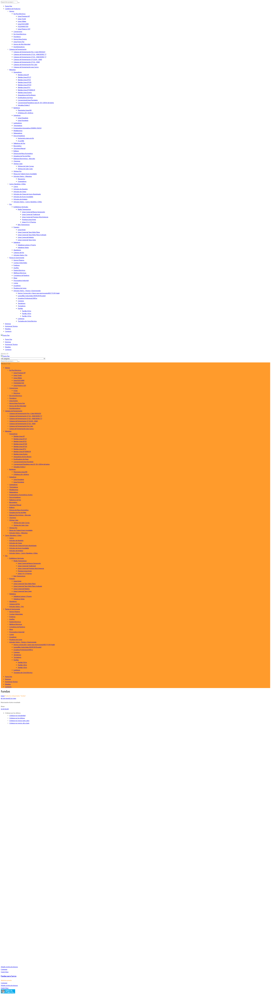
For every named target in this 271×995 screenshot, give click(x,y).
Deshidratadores (19, 47)
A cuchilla (21, 141)
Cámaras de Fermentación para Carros (26, 67)
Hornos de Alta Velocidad (22, 44)
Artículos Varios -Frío (20, 255)
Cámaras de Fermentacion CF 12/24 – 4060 (28, 59)
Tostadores (22, 306)
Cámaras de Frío (19, 252)
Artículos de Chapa (20, 191)
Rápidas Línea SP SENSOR (26, 90)
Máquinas (12, 69)
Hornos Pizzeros (19, 260)
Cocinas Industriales (20, 263)
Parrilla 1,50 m (26, 316)
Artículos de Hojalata (20, 199)
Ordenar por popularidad (17, 715)
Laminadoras (18, 123)
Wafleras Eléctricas (20, 273)
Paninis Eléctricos (19, 270)
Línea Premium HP (24, 16)
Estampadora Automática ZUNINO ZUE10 (27, 128)
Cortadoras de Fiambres (21, 275)
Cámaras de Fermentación (17, 49)
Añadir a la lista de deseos (9, 967)
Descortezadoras (19, 136)
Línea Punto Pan (19, 42)
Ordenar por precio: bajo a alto (19, 720)
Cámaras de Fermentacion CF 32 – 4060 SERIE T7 (30, 57)
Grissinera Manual (19, 148)
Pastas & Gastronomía (16, 257)
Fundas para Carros (8, 976)
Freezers (16, 227)
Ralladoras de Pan (19, 143)
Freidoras (17, 265)
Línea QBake (22, 21)
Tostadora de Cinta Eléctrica (27, 321)
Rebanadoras (18, 133)
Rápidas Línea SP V (24, 87)
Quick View (4, 972)
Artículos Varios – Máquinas (23, 176)
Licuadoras (17, 285)
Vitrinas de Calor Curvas (26, 166)
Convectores (18, 31)
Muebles (8, 329)
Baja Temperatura (24, 224)
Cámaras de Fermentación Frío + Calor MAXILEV (29, 52)
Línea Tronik (22, 19)
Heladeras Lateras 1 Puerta (27, 245)
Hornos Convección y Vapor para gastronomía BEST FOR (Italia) (39, 293)
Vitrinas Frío (17, 171)
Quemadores (22, 181)
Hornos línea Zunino (20, 39)
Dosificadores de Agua (25, 97)
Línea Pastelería (23, 120)
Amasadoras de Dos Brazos (27, 95)
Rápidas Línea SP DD (24, 82)
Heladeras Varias (23, 247)
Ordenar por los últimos (17, 718)
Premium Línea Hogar (29, 219)
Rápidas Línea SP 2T (24, 77)
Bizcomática (17, 146)
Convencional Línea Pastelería (28, 100)
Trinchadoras (18, 125)
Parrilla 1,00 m (26, 313)
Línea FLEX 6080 (23, 24)
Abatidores (17, 250)
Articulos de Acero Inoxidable (23, 197)
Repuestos (21, 179)
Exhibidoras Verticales (21, 207)
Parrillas (20, 308)
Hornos (11, 11)
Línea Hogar (22, 230)
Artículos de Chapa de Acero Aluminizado (27, 194)
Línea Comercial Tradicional (31, 214)
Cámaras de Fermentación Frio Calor (25, 64)
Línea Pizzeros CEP (24, 29)
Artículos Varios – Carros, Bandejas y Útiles (28, 202)
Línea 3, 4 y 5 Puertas (29, 222)
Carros (16, 186)
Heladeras (17, 242)
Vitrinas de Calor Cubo (25, 169)
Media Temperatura (24, 209)
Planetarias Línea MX (25, 110)
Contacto (8, 331)
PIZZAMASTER (23, 26)
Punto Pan (8, 6)
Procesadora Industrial (21, 280)
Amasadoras (18, 72)
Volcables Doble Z (24, 105)
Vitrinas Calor (18, 163)
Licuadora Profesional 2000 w (27, 298)
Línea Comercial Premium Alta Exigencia (35, 217)
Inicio (2, 696)
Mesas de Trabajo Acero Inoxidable (25, 174)
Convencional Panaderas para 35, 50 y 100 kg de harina (36, 103)
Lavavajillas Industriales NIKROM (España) (32, 296)
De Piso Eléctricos (20, 14)
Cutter (16, 283)
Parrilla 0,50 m (26, 311)
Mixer (15, 278)
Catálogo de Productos (12, 9)
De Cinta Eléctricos (20, 34)
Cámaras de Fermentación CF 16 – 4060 (27, 62)
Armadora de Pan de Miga (22, 156)
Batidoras (17, 108)
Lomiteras (21, 318)
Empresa (8, 324)
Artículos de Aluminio (21, 189)
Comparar (4, 969)
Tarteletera (21, 303)
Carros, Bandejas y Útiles (17, 184)
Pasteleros (17, 36)
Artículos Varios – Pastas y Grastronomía (27, 291)
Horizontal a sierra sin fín (26, 138)
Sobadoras (17, 115)
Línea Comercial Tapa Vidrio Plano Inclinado (32, 235)
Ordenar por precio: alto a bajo (19, 723)
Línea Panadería (23, 118)
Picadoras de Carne (20, 288)
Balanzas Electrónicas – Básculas (24, 158)
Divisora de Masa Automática (23, 153)
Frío (10, 204)
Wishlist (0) (4, 353)
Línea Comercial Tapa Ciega (27, 240)
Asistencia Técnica (11, 326)
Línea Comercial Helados (26, 237)
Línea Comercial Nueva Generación (33, 212)
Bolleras (16, 151)
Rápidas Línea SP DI (24, 80)
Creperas (21, 301)
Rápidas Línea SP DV (24, 85)
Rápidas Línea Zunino (25, 92)
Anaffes (16, 268)
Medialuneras (18, 130)
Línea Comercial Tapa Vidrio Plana (29, 232)
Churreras (17, 161)
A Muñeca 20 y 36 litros (25, 113)
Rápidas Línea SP (23, 75)
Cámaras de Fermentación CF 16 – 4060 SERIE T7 (30, 54)
